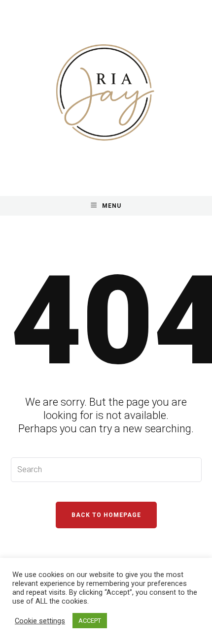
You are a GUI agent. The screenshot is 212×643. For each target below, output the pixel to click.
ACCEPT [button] (89, 620)
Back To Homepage (106, 515)
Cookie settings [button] (40, 620)
